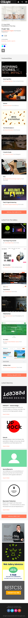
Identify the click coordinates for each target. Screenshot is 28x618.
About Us (10, 606)
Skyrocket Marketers (9, 501)
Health (9, 41)
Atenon (5, 103)
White (7, 46)
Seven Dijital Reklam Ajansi (12, 341)
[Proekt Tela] (14, 21)
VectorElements (8, 469)
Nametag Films (7, 79)
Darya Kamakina (9, 130)
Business (3, 41)
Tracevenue (6, 289)
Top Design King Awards (9, 240)
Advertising (10, 607)
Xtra (4, 176)
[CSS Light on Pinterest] (19, 610)
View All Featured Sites (14, 212)
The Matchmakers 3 (8, 127)
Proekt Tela (5, 29)
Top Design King (9, 242)
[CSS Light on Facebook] (8, 610)
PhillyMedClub (7, 313)
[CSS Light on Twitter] (12, 610)
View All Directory (14, 516)
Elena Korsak (8, 105)
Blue (4, 46)
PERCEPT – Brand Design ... (11, 405)
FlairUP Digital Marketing (9, 202)
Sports (13, 41)
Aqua (2, 46)
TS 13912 (5, 339)
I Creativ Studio (7, 152)
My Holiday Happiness (10, 367)
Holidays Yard (6, 365)
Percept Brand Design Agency (13, 178)
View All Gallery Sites (14, 375)
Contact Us (17, 606)
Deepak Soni (8, 267)
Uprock (5, 437)
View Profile (6, 414)
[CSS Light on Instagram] (3, 50)
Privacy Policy (17, 607)
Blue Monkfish (6, 265)
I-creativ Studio (9, 154)
